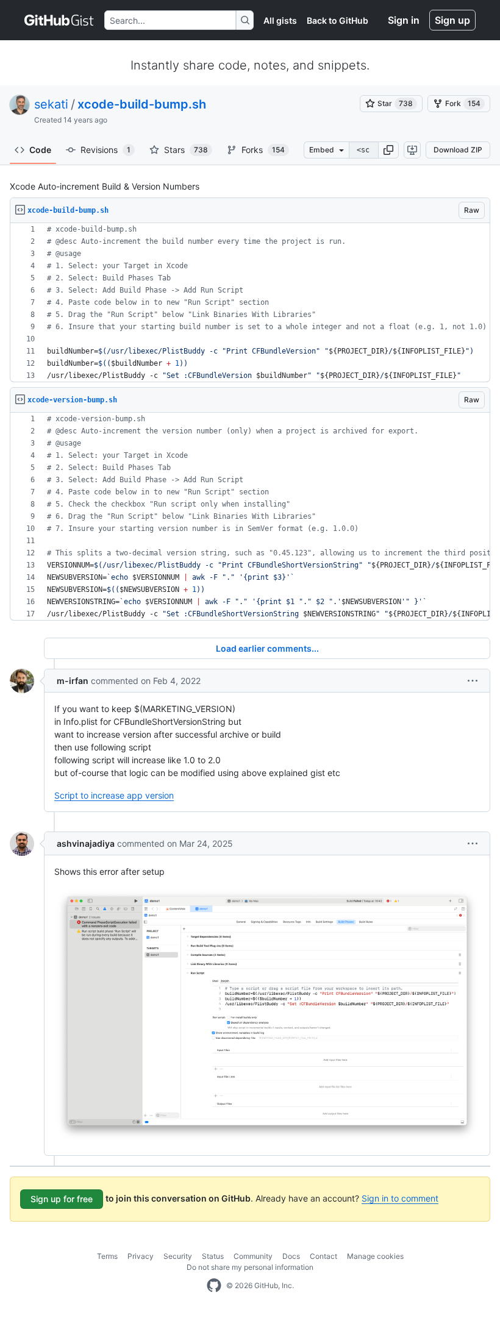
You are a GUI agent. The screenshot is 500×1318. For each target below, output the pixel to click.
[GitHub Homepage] (214, 1286)
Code (40, 149)
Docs (291, 1256)
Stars (186, 149)
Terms (107, 1256)
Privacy (140, 1256)
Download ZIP (458, 149)
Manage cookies (375, 1256)
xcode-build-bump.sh (141, 104)
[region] (250, 302)
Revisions (105, 149)
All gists (280, 20)
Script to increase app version (114, 795)
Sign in (404, 20)
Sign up (452, 20)
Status (213, 1256)
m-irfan (72, 680)
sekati (51, 104)
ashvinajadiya (86, 843)
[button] (388, 150)
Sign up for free (61, 1199)
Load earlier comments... (267, 648)
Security (177, 1256)
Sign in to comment (400, 1198)
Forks (263, 149)
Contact (323, 1256)
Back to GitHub (337, 20)
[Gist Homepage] (59, 20)
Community (253, 1256)
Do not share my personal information (250, 1267)
